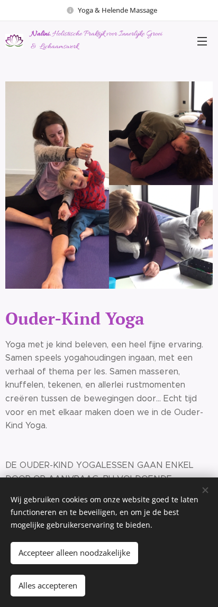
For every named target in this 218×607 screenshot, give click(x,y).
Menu (202, 40)
